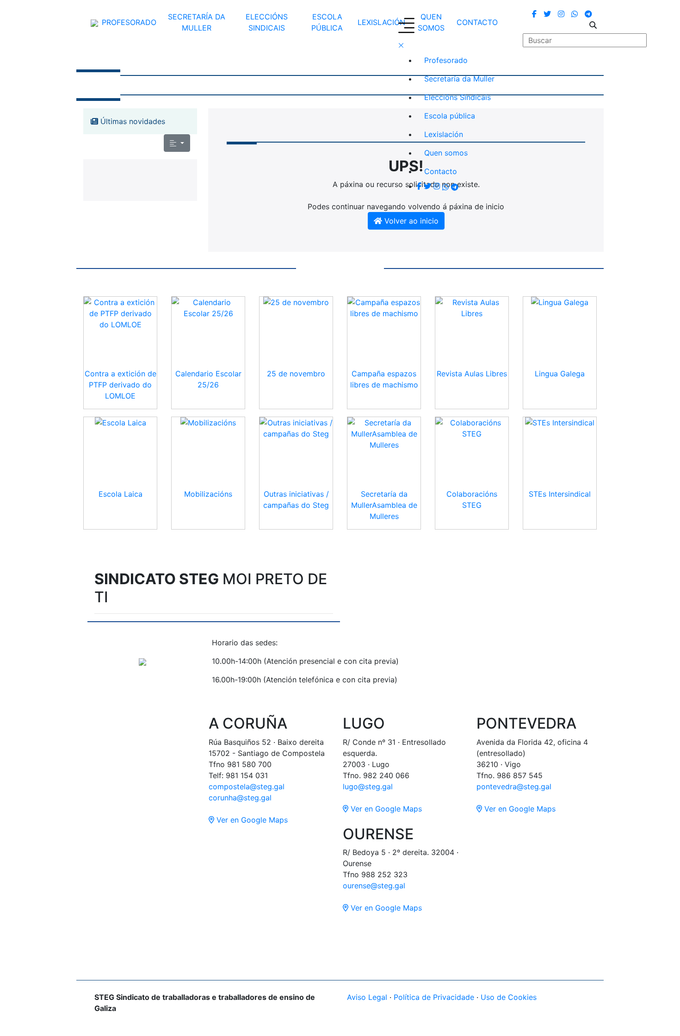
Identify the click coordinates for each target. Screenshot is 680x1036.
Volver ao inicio (410, 220)
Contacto (440, 171)
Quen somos (446, 152)
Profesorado (129, 22)
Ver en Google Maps (251, 819)
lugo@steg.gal (368, 786)
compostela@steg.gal (246, 786)
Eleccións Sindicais (267, 22)
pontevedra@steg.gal (513, 786)
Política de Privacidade (434, 997)
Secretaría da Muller (196, 22)
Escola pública (327, 22)
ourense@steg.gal (374, 885)
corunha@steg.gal (240, 797)
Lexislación (381, 22)
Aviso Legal (367, 997)
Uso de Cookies (509, 997)
